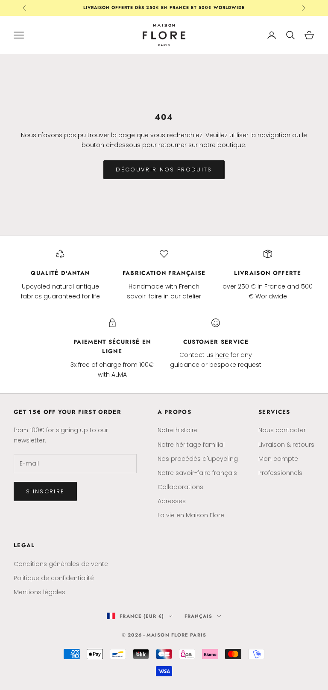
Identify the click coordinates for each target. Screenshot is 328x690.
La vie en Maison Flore (191, 515)
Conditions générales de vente (61, 564)
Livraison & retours (286, 444)
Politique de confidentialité (54, 578)
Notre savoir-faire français (197, 473)
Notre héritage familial (191, 444)
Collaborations (180, 487)
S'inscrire (45, 491)
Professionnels (280, 473)
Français (198, 616)
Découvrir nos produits (164, 169)
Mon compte (278, 458)
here (222, 355)
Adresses (172, 501)
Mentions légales (39, 592)
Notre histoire (178, 430)
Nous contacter (282, 430)
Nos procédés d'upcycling (198, 458)
